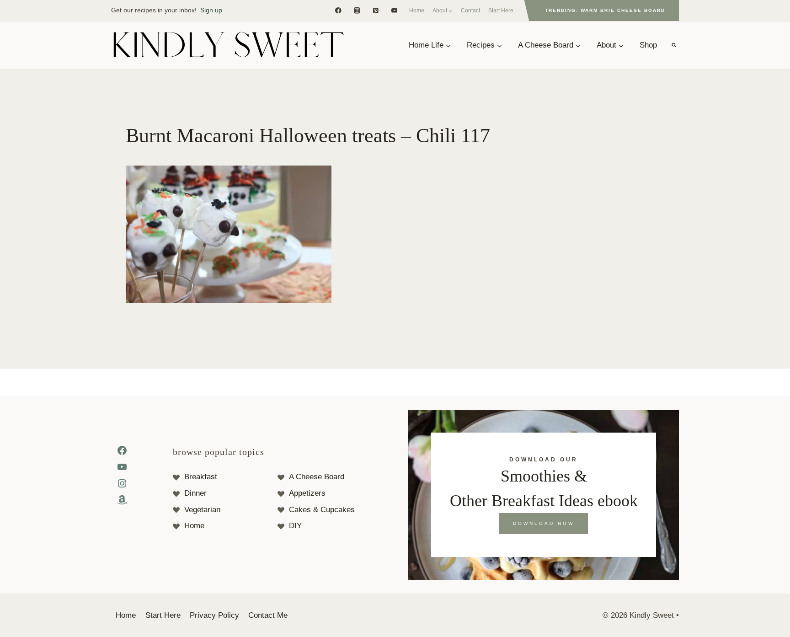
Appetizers (307, 493)
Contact (470, 10)
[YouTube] (394, 10)
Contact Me (268, 615)
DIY (295, 525)
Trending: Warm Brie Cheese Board (605, 10)
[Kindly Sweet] (228, 45)
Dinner (195, 493)
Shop (648, 45)
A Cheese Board (316, 476)
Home (416, 10)
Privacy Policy (214, 615)
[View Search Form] (673, 45)
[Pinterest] (375, 10)
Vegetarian (202, 509)
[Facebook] (338, 10)
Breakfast (200, 476)
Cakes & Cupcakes (322, 509)
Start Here (500, 10)
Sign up (211, 10)
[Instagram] (357, 10)
